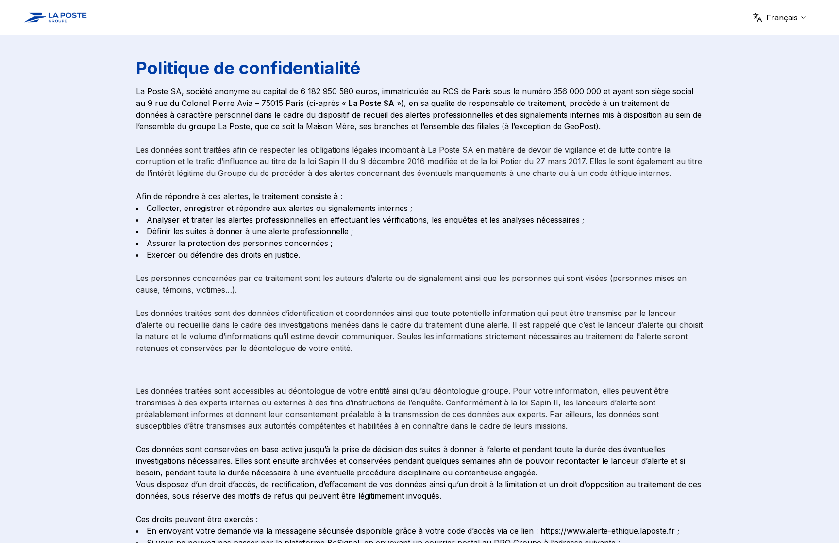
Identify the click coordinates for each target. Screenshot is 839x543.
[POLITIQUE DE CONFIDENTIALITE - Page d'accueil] (55, 17)
